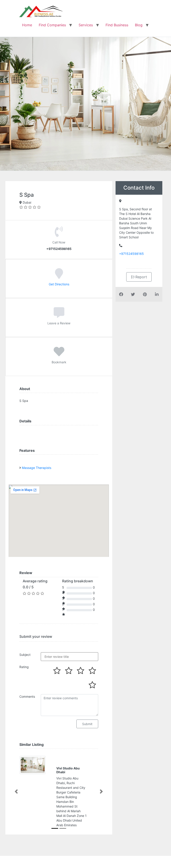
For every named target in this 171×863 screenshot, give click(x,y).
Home (27, 25)
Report (140, 277)
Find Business (117, 25)
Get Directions (59, 284)
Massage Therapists (36, 468)
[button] (16, 791)
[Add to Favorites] (59, 354)
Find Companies (52, 25)
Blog (138, 25)
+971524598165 (131, 254)
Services (86, 25)
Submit (87, 724)
